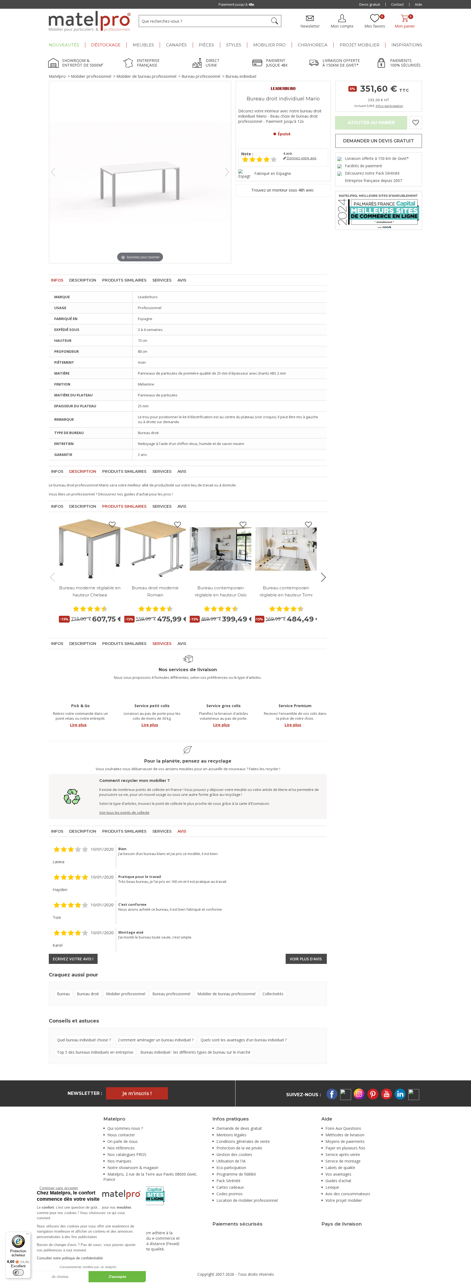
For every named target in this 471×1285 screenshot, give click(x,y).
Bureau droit (88, 993)
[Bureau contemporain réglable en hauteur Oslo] (220, 549)
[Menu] (27, 1235)
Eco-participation (231, 1167)
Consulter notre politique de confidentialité (70, 1258)
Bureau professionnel (201, 76)
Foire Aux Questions (343, 1128)
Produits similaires (124, 280)
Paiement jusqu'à (236, 4)
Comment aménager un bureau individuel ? (156, 1039)
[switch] (18, 1272)
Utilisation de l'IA (231, 1161)
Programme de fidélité (236, 1174)
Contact (397, 4)
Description (82, 280)
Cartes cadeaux (230, 1187)
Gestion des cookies (234, 1154)
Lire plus (78, 724)
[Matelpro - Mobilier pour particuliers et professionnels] (90, 21)
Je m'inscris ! (137, 1093)
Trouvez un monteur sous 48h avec (283, 190)
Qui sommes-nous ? (125, 1128)
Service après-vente (342, 1154)
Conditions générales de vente (243, 1141)
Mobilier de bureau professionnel (146, 76)
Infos (57, 280)
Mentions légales (231, 1134)
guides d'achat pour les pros (147, 494)
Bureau (63, 993)
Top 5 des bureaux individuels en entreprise (95, 1052)
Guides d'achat (338, 1180)
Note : (247, 153)
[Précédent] (53, 172)
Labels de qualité (340, 1167)
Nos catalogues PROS (126, 1154)
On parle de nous (122, 1141)
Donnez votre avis (301, 158)
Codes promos (229, 1193)
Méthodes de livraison (344, 1134)
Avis (181, 280)
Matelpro (57, 76)
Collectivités (272, 993)
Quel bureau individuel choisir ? (84, 1039)
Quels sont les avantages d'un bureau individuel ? (244, 1039)
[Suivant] (227, 172)
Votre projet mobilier (343, 1200)
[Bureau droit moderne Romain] (155, 549)
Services (161, 280)
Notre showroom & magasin (132, 1167)
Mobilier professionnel (91, 76)
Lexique (332, 1187)
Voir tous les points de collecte (124, 812)
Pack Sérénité (228, 1180)
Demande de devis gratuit (239, 1128)
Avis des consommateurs (347, 1193)
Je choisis (60, 1276)
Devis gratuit (369, 4)
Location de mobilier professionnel (247, 1200)
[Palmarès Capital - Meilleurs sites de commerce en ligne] (378, 210)
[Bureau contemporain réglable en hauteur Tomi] (286, 549)
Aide (418, 4)
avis (287, 153)
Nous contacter (121, 1134)
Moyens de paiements (345, 1141)
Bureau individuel (240, 76)
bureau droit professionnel (75, 485)
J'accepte (117, 1276)
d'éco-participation (389, 106)
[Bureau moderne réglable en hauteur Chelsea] (89, 549)
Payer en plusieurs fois (345, 1147)
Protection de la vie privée (239, 1147)
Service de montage (343, 1161)
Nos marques (119, 1161)
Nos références (121, 1147)
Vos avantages (338, 1174)
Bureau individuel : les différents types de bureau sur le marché (195, 1052)
